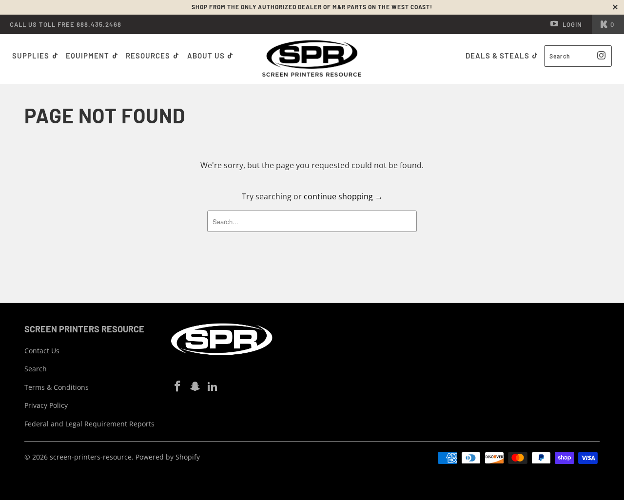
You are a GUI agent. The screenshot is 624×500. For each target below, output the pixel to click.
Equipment (88, 55)
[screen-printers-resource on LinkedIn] (212, 386)
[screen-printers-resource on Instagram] (195, 386)
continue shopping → (343, 196)
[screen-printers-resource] (312, 59)
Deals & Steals (498, 55)
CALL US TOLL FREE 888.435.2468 (65, 24)
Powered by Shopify (168, 457)
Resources (149, 55)
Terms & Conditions (56, 387)
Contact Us (41, 350)
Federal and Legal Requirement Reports (89, 423)
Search (35, 368)
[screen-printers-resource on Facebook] (178, 386)
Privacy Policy (46, 405)
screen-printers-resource (91, 457)
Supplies (30, 55)
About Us (207, 55)
